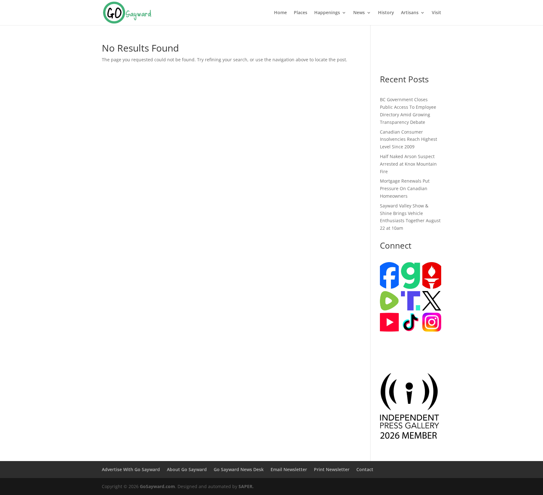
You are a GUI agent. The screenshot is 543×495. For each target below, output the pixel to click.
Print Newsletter (331, 469)
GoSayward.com (157, 486)
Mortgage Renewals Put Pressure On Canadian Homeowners (405, 188)
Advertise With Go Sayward (131, 469)
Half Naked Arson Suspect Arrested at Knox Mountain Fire (408, 163)
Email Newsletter (289, 469)
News (359, 12)
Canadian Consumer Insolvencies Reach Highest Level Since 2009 (408, 139)
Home (280, 12)
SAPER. (246, 486)
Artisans (410, 12)
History (386, 12)
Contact (364, 469)
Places (300, 12)
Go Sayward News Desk (239, 469)
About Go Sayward (187, 469)
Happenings (327, 12)
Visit (436, 12)
